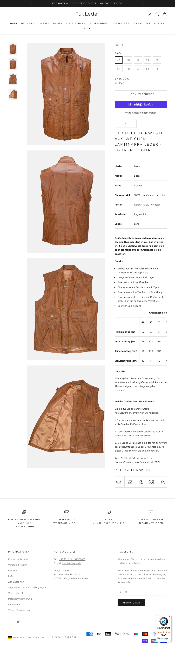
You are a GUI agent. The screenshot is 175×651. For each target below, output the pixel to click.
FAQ (10, 576)
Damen (58, 23)
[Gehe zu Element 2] (13, 64)
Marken (159, 23)
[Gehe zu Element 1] (13, 49)
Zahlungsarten (16, 581)
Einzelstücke (75, 23)
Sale (87, 28)
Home (14, 23)
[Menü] (169, 617)
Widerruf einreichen (19, 610)
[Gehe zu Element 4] (13, 94)
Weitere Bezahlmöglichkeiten (140, 112)
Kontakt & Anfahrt (18, 559)
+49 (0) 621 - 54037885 (72, 559)
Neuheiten (28, 23)
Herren (44, 23)
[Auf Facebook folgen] (10, 622)
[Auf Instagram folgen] (19, 622)
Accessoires (141, 23)
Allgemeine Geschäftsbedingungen (27, 587)
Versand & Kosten (17, 564)
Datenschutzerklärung (20, 598)
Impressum (14, 604)
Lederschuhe (98, 23)
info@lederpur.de (71, 563)
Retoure (12, 570)
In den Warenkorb (140, 94)
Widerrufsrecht (16, 593)
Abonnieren (131, 602)
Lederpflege (120, 23)
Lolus (119, 45)
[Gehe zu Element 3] (13, 79)
